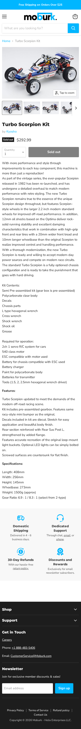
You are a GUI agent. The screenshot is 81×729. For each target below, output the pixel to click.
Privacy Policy (15, 710)
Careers (7, 640)
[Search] (73, 28)
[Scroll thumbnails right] (75, 108)
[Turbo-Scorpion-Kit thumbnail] (12, 108)
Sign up (64, 688)
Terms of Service (38, 710)
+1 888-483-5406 (23, 648)
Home (6, 41)
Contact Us (40, 715)
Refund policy (61, 710)
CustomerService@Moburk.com (31, 656)
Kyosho (11, 131)
